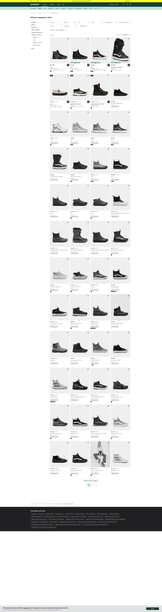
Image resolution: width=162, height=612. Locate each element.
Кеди (32, 24)
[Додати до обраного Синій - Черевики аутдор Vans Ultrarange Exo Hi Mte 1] (88, 296)
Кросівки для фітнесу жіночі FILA (95, 516)
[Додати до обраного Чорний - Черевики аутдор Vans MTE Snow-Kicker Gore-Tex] (108, 75)
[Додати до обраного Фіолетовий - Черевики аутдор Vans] (128, 112)
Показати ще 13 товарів (90, 480)
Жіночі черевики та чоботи (55, 503)
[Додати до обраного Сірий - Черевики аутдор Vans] (108, 112)
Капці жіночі (41, 513)
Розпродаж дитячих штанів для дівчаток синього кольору (68, 524)
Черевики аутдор (37, 42)
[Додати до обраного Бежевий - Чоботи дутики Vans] (68, 75)
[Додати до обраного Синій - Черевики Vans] (108, 185)
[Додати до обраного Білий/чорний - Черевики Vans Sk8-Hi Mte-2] (128, 442)
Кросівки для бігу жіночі (49, 516)
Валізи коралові (34, 521)
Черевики (35, 37)
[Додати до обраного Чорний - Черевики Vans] (128, 149)
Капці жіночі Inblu (69, 513)
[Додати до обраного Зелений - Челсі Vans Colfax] (68, 332)
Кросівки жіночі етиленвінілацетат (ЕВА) (94, 519)
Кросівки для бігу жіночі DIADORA (78, 516)
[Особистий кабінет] (123, 4)
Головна (32, 503)
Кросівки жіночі (49, 513)
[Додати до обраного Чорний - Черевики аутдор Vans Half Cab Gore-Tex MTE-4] (68, 296)
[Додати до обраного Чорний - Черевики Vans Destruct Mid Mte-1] (128, 332)
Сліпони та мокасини (36, 32)
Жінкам (40, 503)
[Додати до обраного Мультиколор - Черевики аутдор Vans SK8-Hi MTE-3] (128, 259)
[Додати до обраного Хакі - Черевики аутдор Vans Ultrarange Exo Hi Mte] (128, 369)
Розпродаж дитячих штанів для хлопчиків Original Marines (43, 527)
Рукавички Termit (53, 521)
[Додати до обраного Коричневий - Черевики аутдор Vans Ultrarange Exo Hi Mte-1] (68, 406)
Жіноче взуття (45, 503)
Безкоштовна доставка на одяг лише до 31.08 (81, 1)
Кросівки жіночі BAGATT (36, 516)
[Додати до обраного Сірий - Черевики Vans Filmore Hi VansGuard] (128, 406)
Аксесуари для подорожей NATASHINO (86, 521)
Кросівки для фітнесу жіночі (63, 516)
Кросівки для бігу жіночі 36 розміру (56, 519)
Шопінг (36, 503)
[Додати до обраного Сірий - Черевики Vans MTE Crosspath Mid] (68, 259)
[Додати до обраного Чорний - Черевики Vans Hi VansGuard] (88, 406)
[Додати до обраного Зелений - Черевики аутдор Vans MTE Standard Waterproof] (88, 222)
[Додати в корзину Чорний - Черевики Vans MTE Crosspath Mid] (88, 102)
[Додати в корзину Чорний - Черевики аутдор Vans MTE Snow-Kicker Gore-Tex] (108, 102)
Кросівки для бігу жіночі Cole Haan (38, 519)
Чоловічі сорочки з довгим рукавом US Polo (107, 521)
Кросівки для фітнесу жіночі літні (112, 516)
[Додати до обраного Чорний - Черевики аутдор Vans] (68, 39)
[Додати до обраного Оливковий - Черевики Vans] (108, 149)
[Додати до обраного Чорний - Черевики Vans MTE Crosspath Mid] (88, 75)
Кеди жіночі (33, 513)
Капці (32, 48)
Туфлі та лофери (35, 29)
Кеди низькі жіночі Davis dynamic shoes (75, 519)
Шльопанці (34, 27)
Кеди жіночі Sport (59, 513)
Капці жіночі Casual (79, 513)
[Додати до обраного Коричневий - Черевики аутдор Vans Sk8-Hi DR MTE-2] (108, 332)
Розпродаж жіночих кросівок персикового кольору (42, 524)
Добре (152, 608)
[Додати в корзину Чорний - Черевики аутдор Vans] (68, 65)
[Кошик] (130, 4)
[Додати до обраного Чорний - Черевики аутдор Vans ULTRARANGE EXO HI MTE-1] (108, 369)
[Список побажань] (127, 4)
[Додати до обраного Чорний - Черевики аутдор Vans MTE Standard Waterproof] (68, 149)
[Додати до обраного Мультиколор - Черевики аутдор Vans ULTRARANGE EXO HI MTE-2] (88, 369)
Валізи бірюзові (43, 521)
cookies (26, 608)
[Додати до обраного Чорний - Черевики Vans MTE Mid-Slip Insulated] (128, 75)
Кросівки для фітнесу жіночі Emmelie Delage (115, 519)
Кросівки (33, 22)
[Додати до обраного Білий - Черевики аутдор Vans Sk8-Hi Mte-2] (68, 369)
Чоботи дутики (36, 45)
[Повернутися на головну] (35, 4)
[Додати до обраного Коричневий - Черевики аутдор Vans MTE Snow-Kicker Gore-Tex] (128, 222)
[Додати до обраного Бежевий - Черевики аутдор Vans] (68, 112)
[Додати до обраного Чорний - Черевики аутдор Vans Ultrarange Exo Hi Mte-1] (88, 442)
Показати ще (83, 25)
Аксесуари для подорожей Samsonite (67, 521)
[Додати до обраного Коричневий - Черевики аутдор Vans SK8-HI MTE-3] (108, 296)
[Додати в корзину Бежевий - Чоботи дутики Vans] (68, 102)
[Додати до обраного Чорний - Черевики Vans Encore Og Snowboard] (128, 39)
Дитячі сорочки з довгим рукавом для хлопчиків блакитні (95, 524)
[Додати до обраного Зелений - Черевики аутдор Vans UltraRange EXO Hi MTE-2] (128, 296)
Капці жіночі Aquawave (102, 513)
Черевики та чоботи (36, 34)
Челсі (34, 39)
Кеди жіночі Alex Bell (114, 513)
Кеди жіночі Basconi (90, 513)
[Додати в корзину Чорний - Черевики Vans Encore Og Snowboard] (129, 65)
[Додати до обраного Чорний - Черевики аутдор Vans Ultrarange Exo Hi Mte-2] (88, 332)
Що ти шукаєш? (115, 4)
